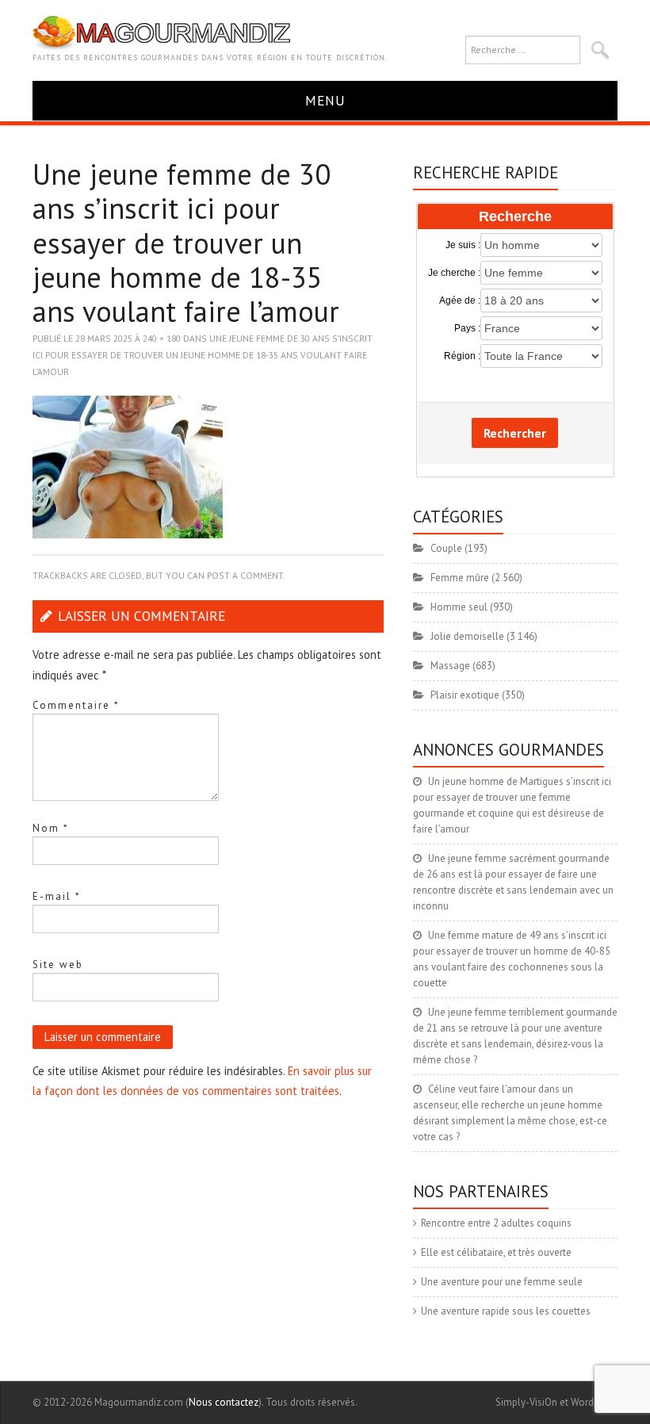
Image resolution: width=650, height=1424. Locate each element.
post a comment (245, 575)
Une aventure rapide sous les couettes (506, 1311)
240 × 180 (162, 338)
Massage (450, 665)
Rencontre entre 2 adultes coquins (496, 1223)
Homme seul (459, 607)
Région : (462, 356)
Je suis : (462, 245)
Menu (325, 100)
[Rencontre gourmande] (161, 32)
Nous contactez (223, 1402)
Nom (50, 828)
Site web (57, 964)
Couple (446, 548)
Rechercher (515, 433)
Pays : (467, 328)
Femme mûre (459, 577)
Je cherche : (454, 272)
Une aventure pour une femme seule (502, 1281)
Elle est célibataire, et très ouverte (496, 1252)
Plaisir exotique (464, 695)
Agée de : (459, 300)
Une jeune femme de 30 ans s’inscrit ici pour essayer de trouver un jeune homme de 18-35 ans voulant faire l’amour (202, 354)
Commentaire (76, 705)
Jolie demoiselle (467, 636)
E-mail (56, 896)
